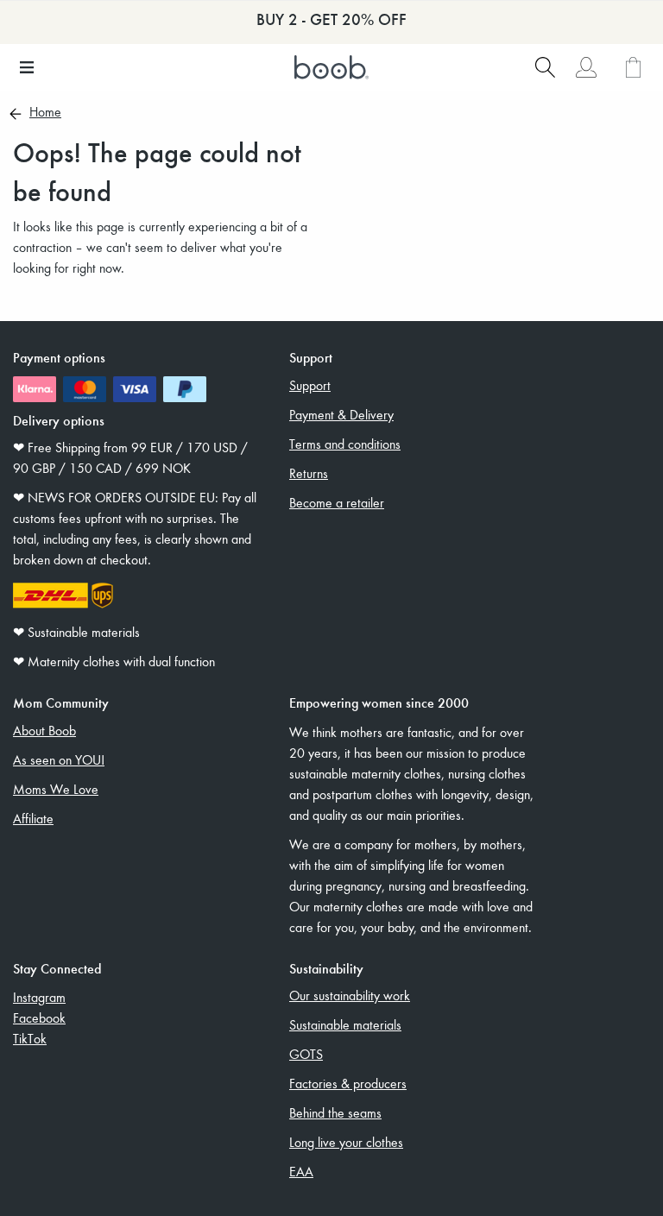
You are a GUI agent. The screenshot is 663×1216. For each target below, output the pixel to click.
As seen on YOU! (58, 759)
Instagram (39, 996)
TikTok (30, 1038)
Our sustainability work (349, 995)
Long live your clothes (346, 1141)
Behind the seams (335, 1112)
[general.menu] (26, 67)
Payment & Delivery (341, 414)
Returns (308, 473)
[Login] (586, 67)
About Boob (44, 730)
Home (45, 113)
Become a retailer (336, 502)
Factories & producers (348, 1083)
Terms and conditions (345, 443)
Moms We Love (55, 788)
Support (310, 385)
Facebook (39, 1017)
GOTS (306, 1053)
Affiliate (33, 818)
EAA (301, 1171)
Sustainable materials (345, 1024)
